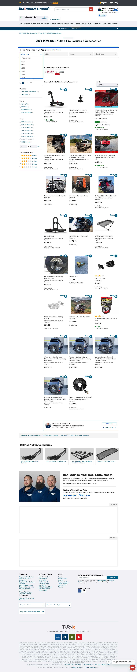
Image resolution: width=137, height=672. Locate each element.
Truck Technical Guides (26, 585)
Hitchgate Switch (49, 110)
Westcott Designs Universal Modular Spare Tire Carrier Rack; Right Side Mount (105, 359)
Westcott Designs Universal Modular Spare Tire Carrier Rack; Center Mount (55, 399)
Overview (60, 577)
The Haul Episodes (24, 588)
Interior (78, 23)
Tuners (104, 23)
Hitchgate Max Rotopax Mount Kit (105, 196)
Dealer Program (62, 583)
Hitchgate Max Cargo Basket (104, 236)
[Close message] (117, 28)
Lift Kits (84, 23)
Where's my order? (44, 577)
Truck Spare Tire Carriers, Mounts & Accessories (74, 435)
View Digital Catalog (25, 593)
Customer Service (44, 583)
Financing (22, 583)
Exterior (66, 23)
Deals (21, 23)
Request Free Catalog (25, 592)
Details (55, 3)
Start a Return (43, 578)
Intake (72, 23)
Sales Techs (61, 585)
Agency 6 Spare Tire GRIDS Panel (80, 397)
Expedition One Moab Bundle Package (78, 197)
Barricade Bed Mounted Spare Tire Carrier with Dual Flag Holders (106, 111)
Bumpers (40, 23)
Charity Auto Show (63, 582)
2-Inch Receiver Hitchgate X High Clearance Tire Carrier (80, 156)
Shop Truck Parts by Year (26, 577)
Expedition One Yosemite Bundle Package (54, 197)
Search (91, 9)
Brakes (33, 23)
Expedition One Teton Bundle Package (78, 237)
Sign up (112, 577)
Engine (54, 23)
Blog (20, 590)
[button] (102, 15)
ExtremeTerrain (78, 631)
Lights (90, 23)
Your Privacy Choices (92, 664)
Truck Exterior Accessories (50, 435)
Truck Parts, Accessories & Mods (30, 435)
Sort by (99, 82)
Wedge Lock (73, 276)
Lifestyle (27, 23)
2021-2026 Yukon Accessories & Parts (30, 33)
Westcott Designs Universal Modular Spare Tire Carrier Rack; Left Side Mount (80, 359)
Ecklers (87, 631)
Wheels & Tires (113, 23)
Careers (60, 580)
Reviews (60, 587)
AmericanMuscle (53, 631)
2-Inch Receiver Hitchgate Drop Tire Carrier (54, 156)
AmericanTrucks (65, 631)
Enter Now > (75, 28)
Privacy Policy (102, 580)
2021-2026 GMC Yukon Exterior (52, 33)
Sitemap (67, 664)
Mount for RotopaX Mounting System (53, 317)
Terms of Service (89, 667)
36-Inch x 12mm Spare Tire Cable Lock (106, 319)
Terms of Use (43, 590)
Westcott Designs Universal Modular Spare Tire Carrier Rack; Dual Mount (55, 359)
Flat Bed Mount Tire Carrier (78, 110)
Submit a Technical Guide (26, 587)
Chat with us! (42, 585)
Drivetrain (47, 23)
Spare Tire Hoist (100, 278)
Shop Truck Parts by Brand (26, 582)
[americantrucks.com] (33, 8)
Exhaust (60, 23)
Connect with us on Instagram (84, 591)
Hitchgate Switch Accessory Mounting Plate (53, 277)
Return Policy (42, 580)
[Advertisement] (68, 520)
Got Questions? (43, 582)
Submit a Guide (62, 578)
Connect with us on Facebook (79, 591)
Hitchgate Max (49, 236)
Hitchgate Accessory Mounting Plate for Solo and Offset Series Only (105, 157)
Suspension (97, 23)
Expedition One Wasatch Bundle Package (79, 317)
